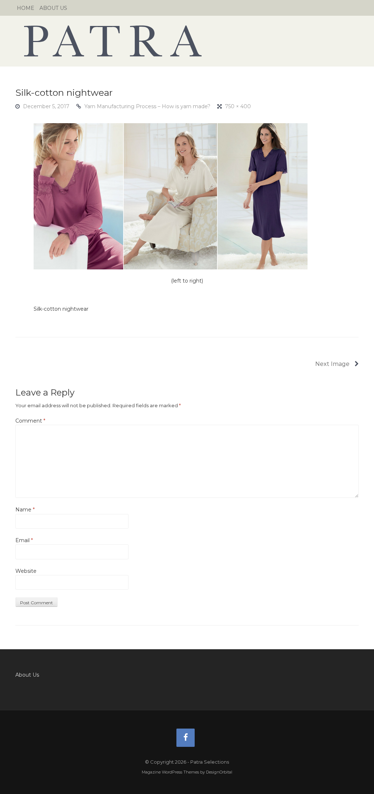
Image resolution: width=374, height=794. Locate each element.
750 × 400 (238, 106)
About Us (53, 8)
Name (25, 509)
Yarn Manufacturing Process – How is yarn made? (147, 106)
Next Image (333, 363)
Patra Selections (187, 41)
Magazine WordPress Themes (170, 772)
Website (26, 571)
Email (24, 540)
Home (25, 8)
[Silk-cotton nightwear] (171, 196)
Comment (30, 420)
